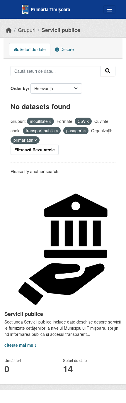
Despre (66, 49)
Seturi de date (32, 49)
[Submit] (107, 71)
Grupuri (26, 29)
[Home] (9, 29)
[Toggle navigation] (109, 9)
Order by (19, 88)
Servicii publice (61, 29)
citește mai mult (20, 345)
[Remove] (50, 121)
